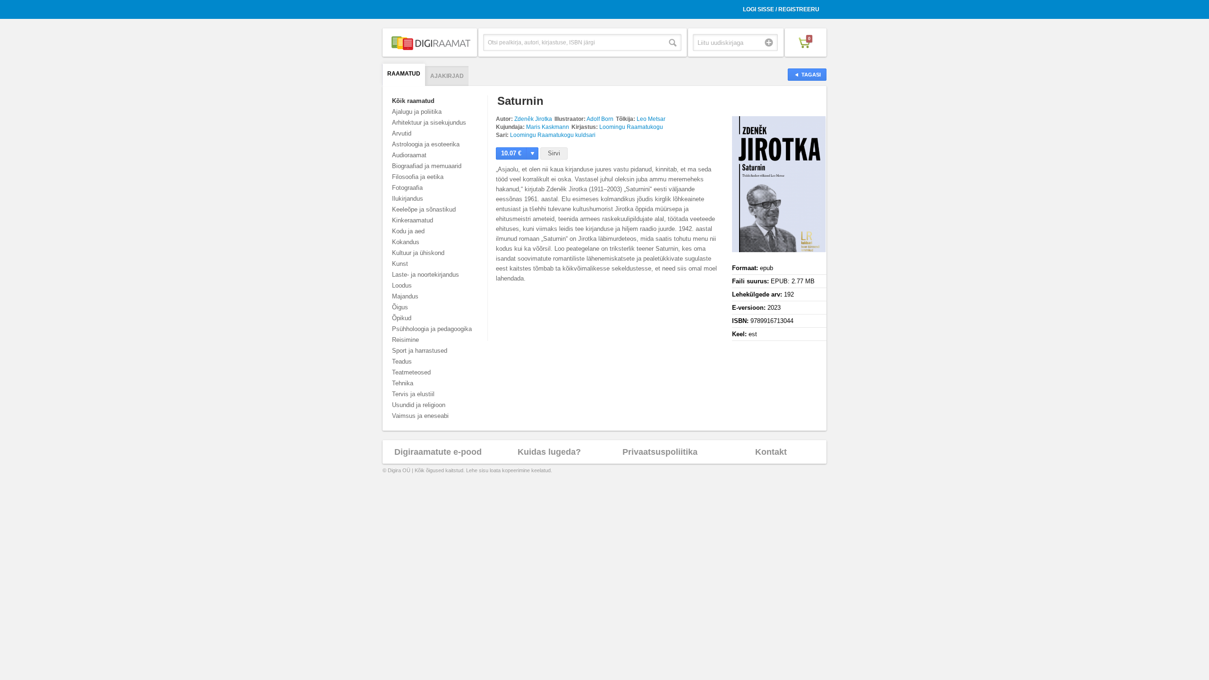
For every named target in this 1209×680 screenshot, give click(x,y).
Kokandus (405, 242)
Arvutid (401, 133)
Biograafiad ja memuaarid (426, 166)
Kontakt (771, 452)
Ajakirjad (447, 76)
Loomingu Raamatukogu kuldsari (553, 135)
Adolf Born (600, 119)
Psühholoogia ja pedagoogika (432, 328)
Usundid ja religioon (418, 404)
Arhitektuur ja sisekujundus (429, 122)
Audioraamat (409, 155)
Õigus (400, 307)
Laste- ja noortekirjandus (425, 274)
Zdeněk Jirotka (533, 119)
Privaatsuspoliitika (660, 452)
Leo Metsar (651, 119)
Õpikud (401, 318)
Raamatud (403, 73)
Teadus (402, 361)
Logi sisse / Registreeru (781, 9)
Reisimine (405, 339)
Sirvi (554, 153)
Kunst (400, 263)
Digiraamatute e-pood (438, 452)
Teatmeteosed (411, 372)
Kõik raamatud (413, 100)
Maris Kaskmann (547, 127)
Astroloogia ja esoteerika (426, 144)
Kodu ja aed (408, 231)
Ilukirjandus (407, 198)
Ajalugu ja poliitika (417, 111)
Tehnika (402, 383)
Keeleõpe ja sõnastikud (424, 209)
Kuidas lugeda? (549, 452)
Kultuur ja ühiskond (418, 252)
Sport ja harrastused (419, 350)
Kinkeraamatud (412, 220)
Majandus (405, 296)
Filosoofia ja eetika (417, 176)
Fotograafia (407, 187)
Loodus (402, 285)
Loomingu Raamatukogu (631, 127)
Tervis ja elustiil (413, 394)
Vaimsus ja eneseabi (420, 415)
